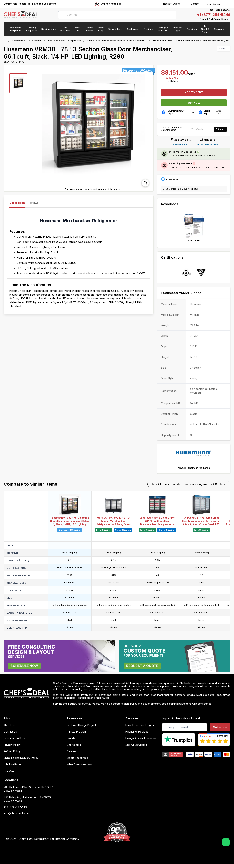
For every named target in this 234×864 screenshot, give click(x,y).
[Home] (5, 41)
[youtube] (163, 839)
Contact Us (10, 731)
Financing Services (136, 731)
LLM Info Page (12, 764)
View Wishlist (180, 144)
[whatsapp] (226, 842)
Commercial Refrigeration (27, 40)
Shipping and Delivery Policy (21, 757)
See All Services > (136, 744)
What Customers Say (79, 764)
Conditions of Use (14, 738)
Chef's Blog (74, 744)
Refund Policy (12, 751)
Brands (71, 738)
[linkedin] (178, 839)
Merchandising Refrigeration (64, 40)
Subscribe (220, 727)
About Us (9, 725)
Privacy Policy (12, 744)
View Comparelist (207, 144)
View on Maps (13, 790)
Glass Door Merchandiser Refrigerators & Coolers (115, 40)
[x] (171, 839)
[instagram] (185, 839)
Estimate (220, 129)
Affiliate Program (76, 731)
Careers (71, 751)
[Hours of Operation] (229, 19)
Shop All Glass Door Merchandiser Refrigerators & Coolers (187, 484)
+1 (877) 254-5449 (213, 14)
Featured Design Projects (82, 725)
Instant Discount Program (140, 725)
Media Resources (77, 757)
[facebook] (156, 839)
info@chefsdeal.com (16, 813)
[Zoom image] (145, 183)
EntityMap (9, 771)
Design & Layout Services (140, 738)
